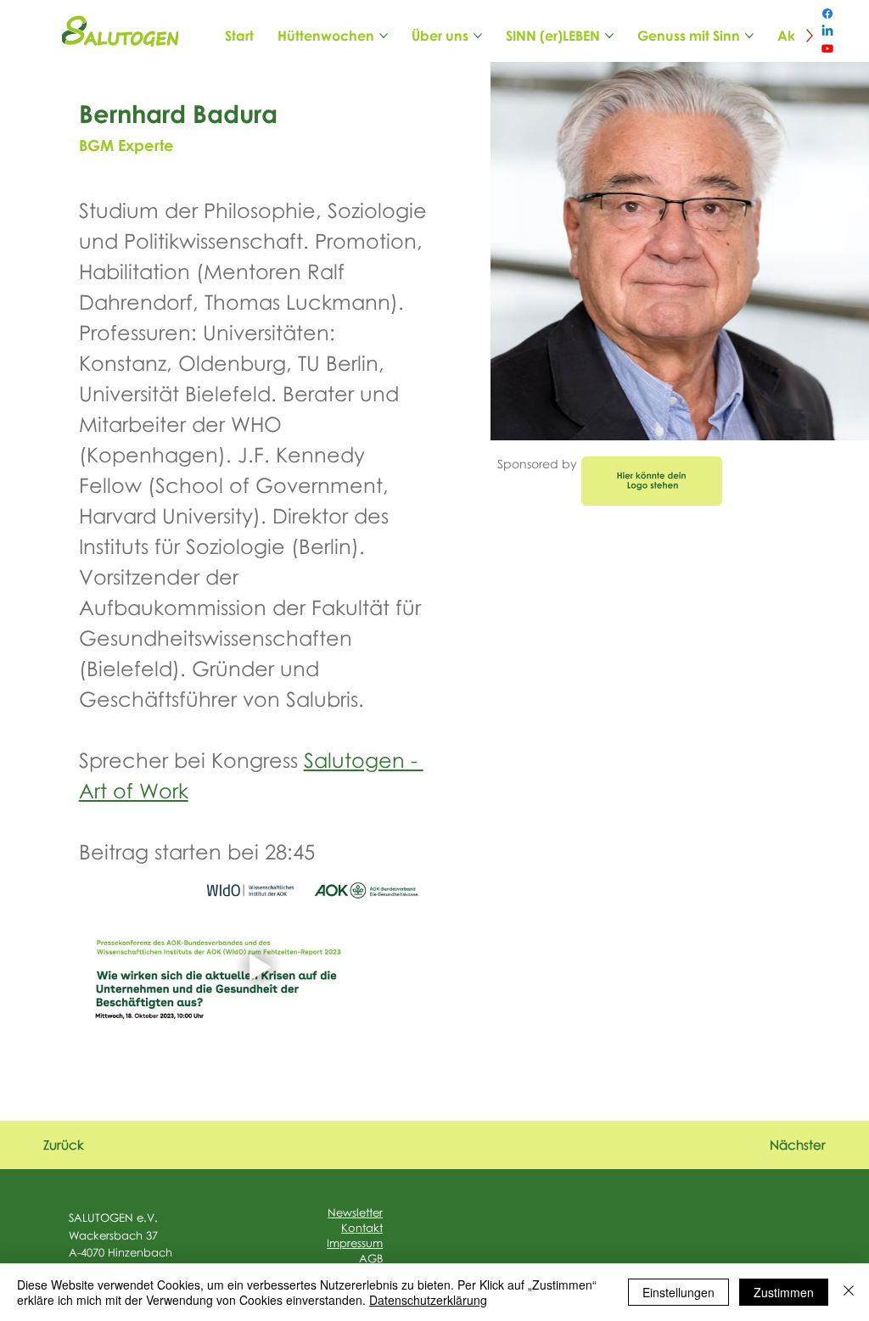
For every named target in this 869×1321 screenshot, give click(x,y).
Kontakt (362, 1227)
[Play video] (258, 967)
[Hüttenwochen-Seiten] (383, 35)
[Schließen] (848, 1292)
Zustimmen (784, 1292)
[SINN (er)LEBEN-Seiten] (609, 35)
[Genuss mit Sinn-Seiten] (749, 35)
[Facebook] (827, 13)
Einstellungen (678, 1292)
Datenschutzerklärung (428, 1299)
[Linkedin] (827, 31)
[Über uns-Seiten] (478, 35)
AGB (371, 1258)
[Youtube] (827, 48)
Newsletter (355, 1212)
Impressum (355, 1243)
